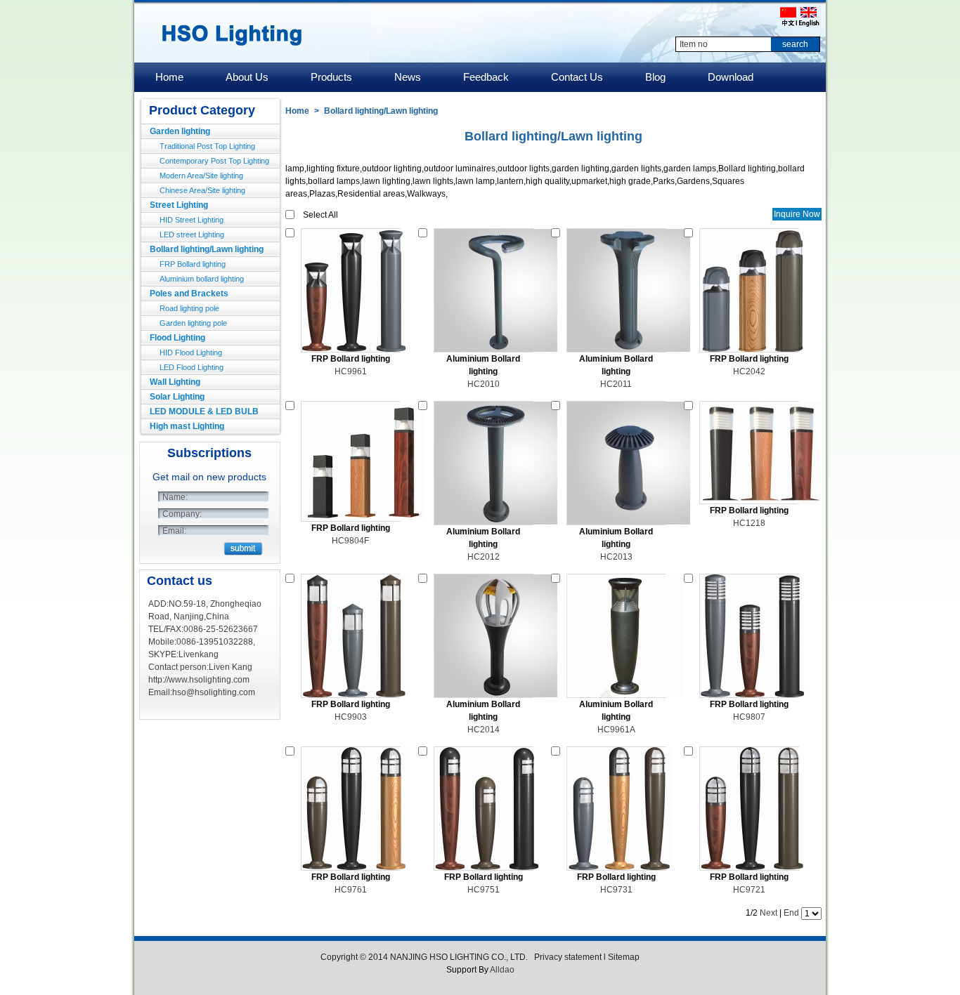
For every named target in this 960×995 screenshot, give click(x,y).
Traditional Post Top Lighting (207, 146)
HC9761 (351, 890)
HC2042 (749, 371)
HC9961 (351, 371)
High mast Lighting (187, 426)
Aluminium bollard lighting (202, 279)
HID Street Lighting (191, 220)
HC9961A (616, 729)
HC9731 (616, 890)
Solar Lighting (177, 397)
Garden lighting (180, 131)
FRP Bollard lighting (193, 264)
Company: (182, 514)
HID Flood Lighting (191, 352)
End (791, 913)
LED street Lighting (192, 234)
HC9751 (483, 890)
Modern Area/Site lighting (201, 175)
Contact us (179, 581)
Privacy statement (568, 957)
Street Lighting (179, 205)
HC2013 (616, 557)
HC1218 (749, 523)
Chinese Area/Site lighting (202, 190)
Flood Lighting (177, 338)
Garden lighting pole (193, 323)
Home (297, 111)
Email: (174, 531)
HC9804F (350, 541)
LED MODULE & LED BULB (204, 411)
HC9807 (749, 717)
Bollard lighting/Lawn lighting (207, 249)
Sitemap (624, 957)
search (795, 44)
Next (768, 913)
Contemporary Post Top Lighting (214, 161)
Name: (175, 497)
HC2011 (616, 384)
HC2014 (483, 729)
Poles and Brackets (189, 293)
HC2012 (483, 557)
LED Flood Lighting (191, 367)
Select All (320, 215)
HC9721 (749, 890)
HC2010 (483, 384)
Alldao (502, 970)
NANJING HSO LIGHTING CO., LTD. (460, 957)
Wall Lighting (175, 382)
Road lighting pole (189, 308)
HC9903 (351, 717)
